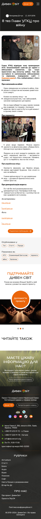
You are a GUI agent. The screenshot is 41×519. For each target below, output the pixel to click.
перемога (34, 255)
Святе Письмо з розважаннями (15, 482)
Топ (4, 246)
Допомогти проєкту (20, 299)
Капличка (13, 259)
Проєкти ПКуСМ (8, 499)
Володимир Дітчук (16, 16)
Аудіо (4, 469)
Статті (11, 246)
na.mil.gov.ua (7, 208)
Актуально (6, 460)
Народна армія (8, 78)
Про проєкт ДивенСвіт (11, 495)
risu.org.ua (6, 203)
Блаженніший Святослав (18, 255)
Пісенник (5, 476)
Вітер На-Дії (7, 485)
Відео (4, 473)
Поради (20, 246)
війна (5, 259)
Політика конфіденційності (20, 507)
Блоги (4, 466)
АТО (4, 255)
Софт (4, 479)
